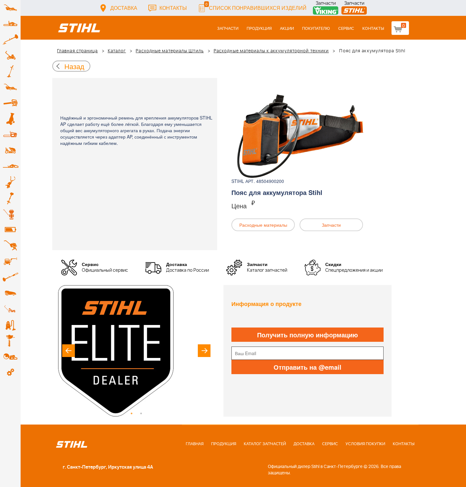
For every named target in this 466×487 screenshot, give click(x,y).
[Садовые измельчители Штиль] (10, 119)
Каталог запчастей (265, 444)
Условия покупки (365, 444)
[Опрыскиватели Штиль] (10, 214)
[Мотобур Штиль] (10, 341)
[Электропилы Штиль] (10, 135)
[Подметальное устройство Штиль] (10, 309)
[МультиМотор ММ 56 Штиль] (10, 182)
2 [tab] (141, 413)
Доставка (123, 7)
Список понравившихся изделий (256, 6)
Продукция (259, 29)
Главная (195, 444)
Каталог (117, 51)
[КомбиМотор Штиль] (10, 198)
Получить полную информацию (307, 334)
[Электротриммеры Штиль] (10, 71)
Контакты (173, 7)
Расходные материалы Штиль (170, 51)
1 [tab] (131, 413)
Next (204, 350)
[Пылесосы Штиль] (10, 325)
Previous (68, 350)
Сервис (346, 29)
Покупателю (316, 29)
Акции (287, 29)
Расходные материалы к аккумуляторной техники (271, 51)
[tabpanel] (136, 351)
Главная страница (77, 51)
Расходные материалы (263, 225)
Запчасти (326, 4)
